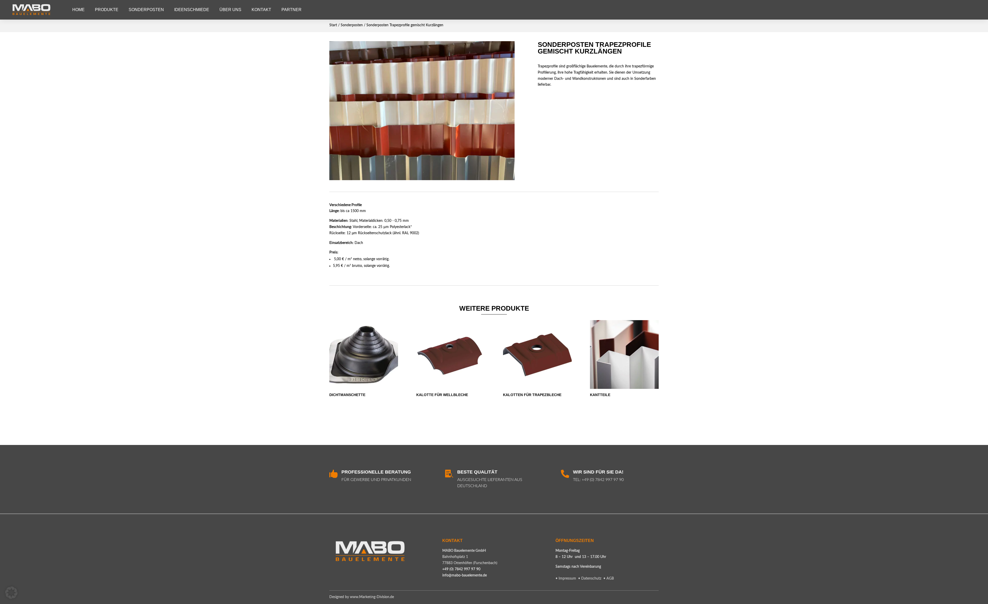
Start (333, 25)
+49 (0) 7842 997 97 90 (603, 480)
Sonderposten (146, 9)
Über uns (230, 9)
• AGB (608, 578)
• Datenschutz (590, 578)
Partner (291, 9)
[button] (11, 592)
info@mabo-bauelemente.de (464, 575)
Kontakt (261, 9)
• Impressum (565, 578)
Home (78, 9)
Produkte (106, 9)
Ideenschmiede (191, 9)
